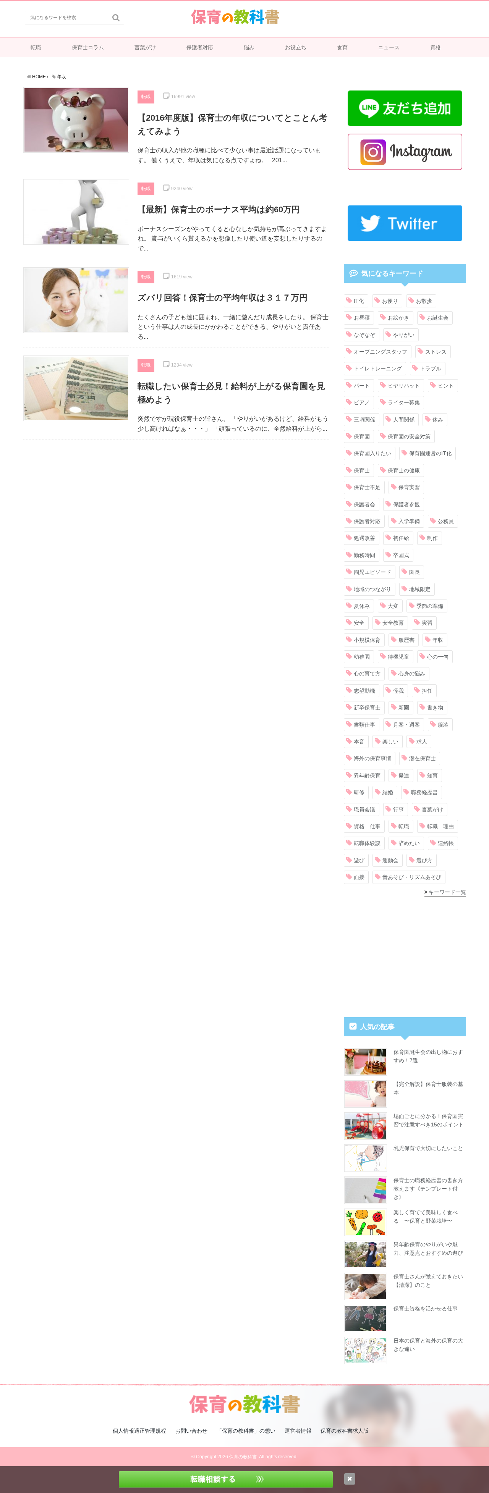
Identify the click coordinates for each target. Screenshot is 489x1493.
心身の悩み (411, 674)
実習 (427, 623)
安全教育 (393, 623)
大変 (393, 606)
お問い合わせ (191, 1431)
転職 (36, 47)
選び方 (424, 860)
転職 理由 (440, 826)
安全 (359, 623)
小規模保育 (367, 640)
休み (437, 420)
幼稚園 (362, 657)
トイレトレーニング (378, 368)
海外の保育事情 (372, 758)
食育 (342, 47)
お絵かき (398, 318)
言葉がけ (145, 47)
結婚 (387, 792)
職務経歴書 (424, 792)
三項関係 (364, 420)
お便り (390, 301)
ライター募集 (404, 402)
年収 (437, 640)
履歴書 (406, 640)
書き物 (435, 707)
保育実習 (409, 487)
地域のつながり (372, 589)
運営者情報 (298, 1431)
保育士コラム (88, 47)
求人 (421, 741)
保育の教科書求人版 (345, 1431)
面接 (359, 877)
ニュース (389, 47)
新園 (403, 707)
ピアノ (362, 402)
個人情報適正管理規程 (139, 1431)
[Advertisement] (176, 500)
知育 (432, 775)
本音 (359, 741)
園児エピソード (372, 572)
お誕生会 (438, 318)
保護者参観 (406, 504)
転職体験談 (367, 843)
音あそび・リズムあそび (411, 877)
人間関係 (404, 420)
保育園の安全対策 (409, 436)
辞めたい (409, 843)
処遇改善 (364, 538)
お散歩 (424, 301)
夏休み (362, 606)
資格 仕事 (367, 826)
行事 (398, 809)
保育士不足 (367, 487)
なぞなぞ (364, 335)
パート (362, 386)
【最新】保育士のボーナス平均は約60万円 (219, 209)
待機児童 (398, 657)
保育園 (362, 436)
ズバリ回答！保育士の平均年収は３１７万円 (223, 297)
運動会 (390, 860)
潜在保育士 (422, 758)
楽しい (390, 741)
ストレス (436, 352)
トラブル (430, 368)
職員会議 (364, 809)
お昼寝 (362, 318)
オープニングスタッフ (380, 352)
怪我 (398, 691)
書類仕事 (364, 725)
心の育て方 (367, 674)
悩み (249, 47)
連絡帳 (446, 843)
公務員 (446, 521)
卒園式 (401, 555)
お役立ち (295, 47)
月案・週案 (406, 725)
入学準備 (409, 521)
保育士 (362, 470)
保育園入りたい (372, 453)
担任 (427, 691)
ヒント (446, 386)
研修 (359, 792)
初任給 (401, 538)
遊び (359, 860)
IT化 (359, 301)
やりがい (404, 335)
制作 (432, 538)
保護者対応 (199, 47)
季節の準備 (429, 606)
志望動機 (364, 691)
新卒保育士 (367, 707)
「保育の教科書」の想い (246, 1431)
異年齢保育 (367, 775)
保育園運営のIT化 (430, 453)
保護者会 (364, 504)
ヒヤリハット (404, 386)
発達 (403, 775)
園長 (414, 572)
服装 (443, 725)
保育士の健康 (404, 470)
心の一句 (438, 657)
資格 (435, 47)
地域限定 (420, 589)
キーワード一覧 (447, 892)
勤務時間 (364, 555)
